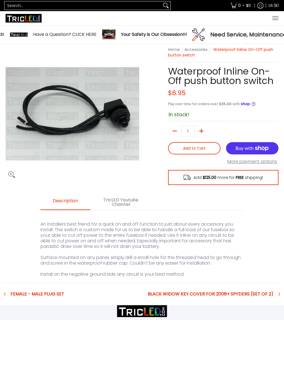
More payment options (252, 161)
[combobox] (82, 5)
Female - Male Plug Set (37, 294)
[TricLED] (24, 18)
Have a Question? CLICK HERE (58, 34)
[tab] (65, 202)
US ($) (273, 5)
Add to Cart (194, 148)
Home (174, 49)
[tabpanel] (142, 246)
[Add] (201, 131)
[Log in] (260, 5)
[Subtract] (174, 131)
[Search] (165, 5)
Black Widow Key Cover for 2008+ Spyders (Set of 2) (210, 294)
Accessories (195, 49)
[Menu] (275, 18)
